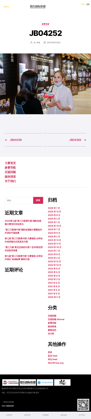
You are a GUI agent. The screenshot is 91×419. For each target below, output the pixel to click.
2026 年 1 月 (54, 208)
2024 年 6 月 (54, 233)
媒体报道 (10, 176)
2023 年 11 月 (54, 243)
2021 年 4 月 (54, 293)
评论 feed (52, 359)
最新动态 (52, 330)
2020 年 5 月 (54, 297)
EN (88, 4)
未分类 (51, 333)
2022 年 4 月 (54, 275)
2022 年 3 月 (54, 279)
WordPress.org (56, 363)
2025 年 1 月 (54, 222)
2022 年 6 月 (54, 272)
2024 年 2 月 (54, 236)
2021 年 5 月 (54, 290)
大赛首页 (10, 163)
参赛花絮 (45, 24)
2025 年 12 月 (54, 211)
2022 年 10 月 (54, 265)
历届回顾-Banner (56, 319)
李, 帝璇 (37, 42)
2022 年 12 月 (54, 261)
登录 (50, 352)
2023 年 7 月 (54, 251)
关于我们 (10, 181)
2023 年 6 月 (54, 254)
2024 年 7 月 (54, 229)
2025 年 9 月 (54, 215)
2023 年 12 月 (54, 240)
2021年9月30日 (54, 42)
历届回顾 (10, 172)
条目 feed (52, 356)
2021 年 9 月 (54, 283)
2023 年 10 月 (54, 247)
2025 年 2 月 (54, 218)
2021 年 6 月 (54, 286)
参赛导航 (10, 167)
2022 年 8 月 (54, 268)
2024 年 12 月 (54, 226)
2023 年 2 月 (54, 258)
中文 (83, 4)
